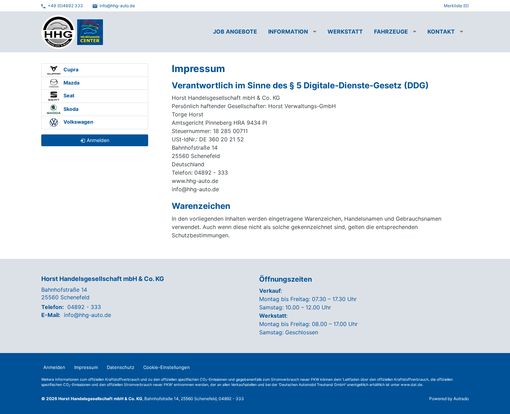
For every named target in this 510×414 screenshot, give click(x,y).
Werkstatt (345, 31)
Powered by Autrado (449, 398)
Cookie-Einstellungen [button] (166, 367)
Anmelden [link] (98, 140)
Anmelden (54, 367)
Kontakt (441, 31)
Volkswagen (77, 122)
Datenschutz (120, 367)
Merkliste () (456, 5)
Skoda (70, 109)
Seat (68, 95)
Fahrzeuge (391, 31)
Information (288, 31)
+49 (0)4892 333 (65, 5)
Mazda (70, 83)
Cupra (70, 69)
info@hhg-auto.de (117, 5)
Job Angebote (235, 31)
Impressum (86, 367)
